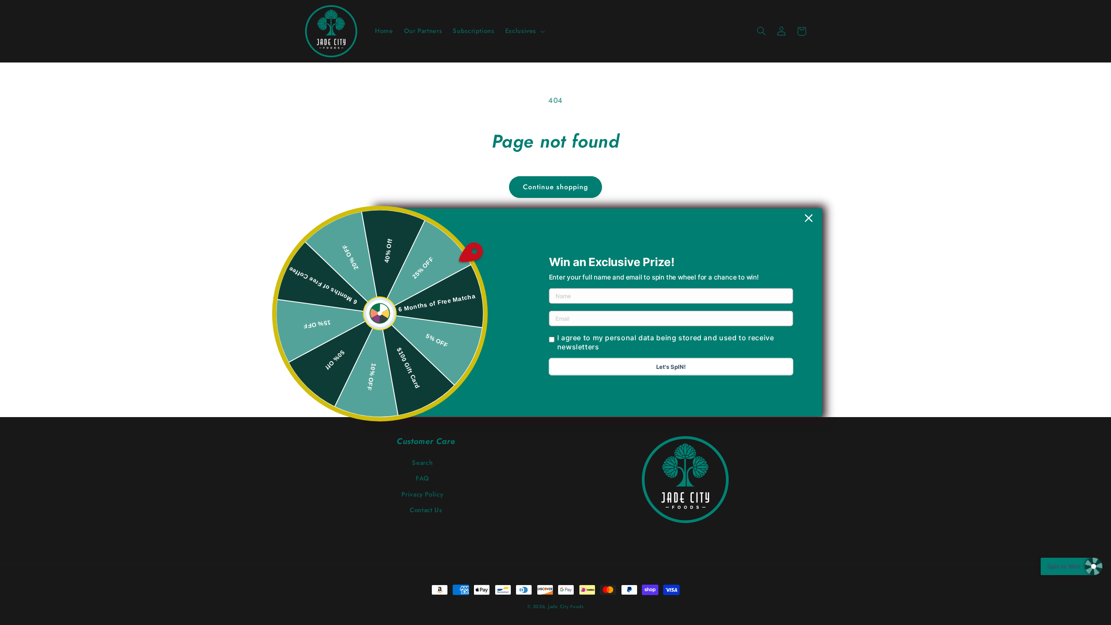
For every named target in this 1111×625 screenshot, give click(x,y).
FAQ (422, 478)
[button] (524, 31)
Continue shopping (555, 187)
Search (422, 462)
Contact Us (426, 510)
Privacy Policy (422, 494)
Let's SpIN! (671, 366)
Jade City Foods (566, 606)
